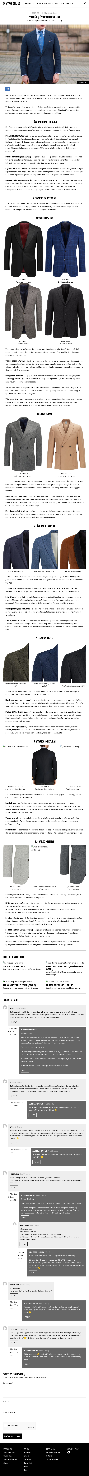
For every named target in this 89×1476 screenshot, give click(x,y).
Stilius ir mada (7, 1456)
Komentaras (8, 1383)
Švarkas (27, 1456)
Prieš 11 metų (25, 1174)
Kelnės (26, 1466)
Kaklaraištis (28, 1463)
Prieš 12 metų (21, 1008)
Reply (14, 1022)
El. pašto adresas (9, 1412)
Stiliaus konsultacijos (44, 3)
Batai (26, 1470)
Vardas (6, 1402)
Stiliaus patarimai (9, 1452)
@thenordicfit (83, 82)
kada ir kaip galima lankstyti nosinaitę (61, 1255)
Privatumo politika (52, 1459)
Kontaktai (69, 3)
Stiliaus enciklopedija (10, 1459)
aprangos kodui (37, 361)
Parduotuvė (59, 3)
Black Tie (53, 1262)
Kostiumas (27, 1452)
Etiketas (5, 1463)
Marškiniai (27, 1459)
